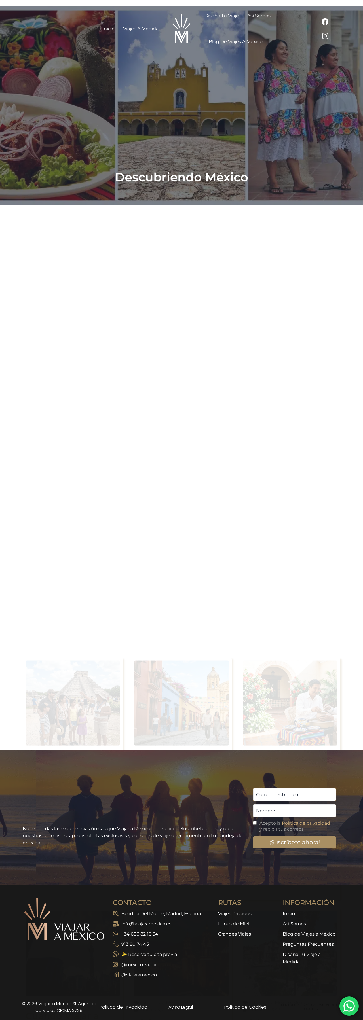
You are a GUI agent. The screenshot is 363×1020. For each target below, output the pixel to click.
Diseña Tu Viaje (221, 15)
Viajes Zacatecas (172, 614)
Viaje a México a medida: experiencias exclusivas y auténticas (280, 379)
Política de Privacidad (123, 1007)
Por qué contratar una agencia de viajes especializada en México (71, 373)
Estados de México (161, 594)
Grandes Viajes (234, 934)
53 (198, 726)
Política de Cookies (245, 1007)
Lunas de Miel (233, 923)
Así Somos (259, 15)
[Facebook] (325, 21)
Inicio (108, 28)
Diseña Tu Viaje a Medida (302, 958)
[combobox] (166, 233)
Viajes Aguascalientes (278, 620)
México (39, 343)
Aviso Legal (180, 1007)
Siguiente (223, 726)
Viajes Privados (235, 913)
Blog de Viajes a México (236, 41)
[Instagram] (325, 36)
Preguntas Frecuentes (308, 944)
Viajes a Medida (141, 28)
